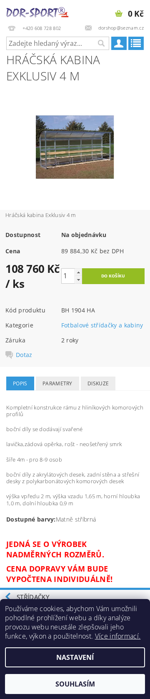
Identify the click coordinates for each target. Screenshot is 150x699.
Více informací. (118, 636)
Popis (20, 383)
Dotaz (24, 355)
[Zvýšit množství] (78, 272)
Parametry (57, 383)
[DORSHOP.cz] (37, 11)
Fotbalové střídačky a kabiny (102, 325)
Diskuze (98, 383)
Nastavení (75, 657)
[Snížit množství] (78, 280)
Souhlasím (75, 684)
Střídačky (33, 597)
